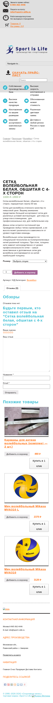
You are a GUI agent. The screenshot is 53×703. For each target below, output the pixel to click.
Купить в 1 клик (39, 463)
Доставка (29, 669)
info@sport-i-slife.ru (20, 12)
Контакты (38, 669)
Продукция (16, 138)
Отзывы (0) (12, 288)
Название (8, 374)
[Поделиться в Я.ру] (24, 684)
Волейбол (27, 138)
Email (6, 383)
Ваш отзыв (8, 337)
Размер (6, 261)
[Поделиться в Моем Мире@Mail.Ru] (11, 684)
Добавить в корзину (24, 272)
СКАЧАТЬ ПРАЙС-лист (26, 74)
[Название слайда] (6, 609)
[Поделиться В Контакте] (21, 684)
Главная (6, 138)
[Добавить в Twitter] (18, 684)
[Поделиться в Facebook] (5, 684)
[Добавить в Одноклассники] (15, 684)
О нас (12, 669)
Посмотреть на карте (12, 655)
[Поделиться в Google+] (8, 684)
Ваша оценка (9, 330)
